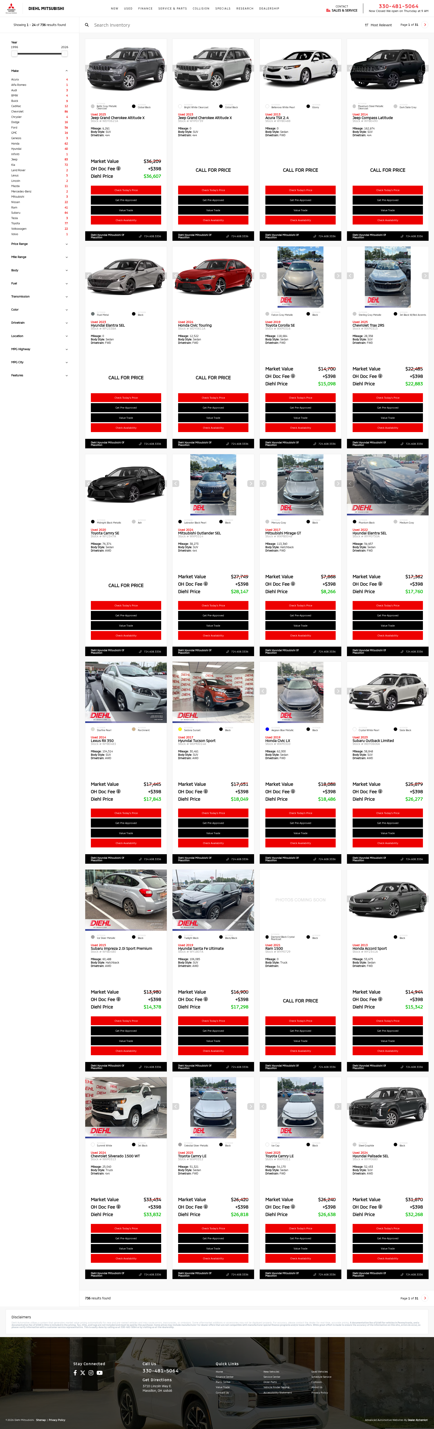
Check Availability (126, 220)
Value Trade (126, 210)
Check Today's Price (126, 190)
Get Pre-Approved (126, 200)
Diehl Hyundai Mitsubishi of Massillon (107, 236)
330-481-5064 (399, 6)
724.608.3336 (152, 236)
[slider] (14, 53)
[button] (163, 68)
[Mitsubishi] (11, 8)
